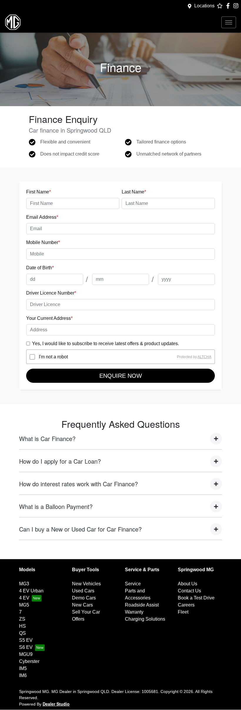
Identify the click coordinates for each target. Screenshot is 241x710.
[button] (228, 22)
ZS (22, 619)
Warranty (134, 611)
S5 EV (26, 640)
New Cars (82, 604)
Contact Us (189, 590)
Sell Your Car (86, 611)
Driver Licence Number (51, 292)
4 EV (24, 597)
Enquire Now (120, 375)
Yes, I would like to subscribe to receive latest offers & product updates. (105, 343)
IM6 (23, 675)
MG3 (24, 583)
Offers (78, 619)
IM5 (23, 668)
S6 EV (26, 647)
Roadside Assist (142, 604)
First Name (38, 191)
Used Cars (83, 590)
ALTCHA (204, 357)
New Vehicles (86, 583)
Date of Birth (40, 267)
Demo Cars (84, 597)
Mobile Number (43, 242)
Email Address (42, 217)
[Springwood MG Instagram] (237, 6)
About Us (187, 583)
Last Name (134, 191)
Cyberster (29, 661)
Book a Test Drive (196, 597)
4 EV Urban (31, 590)
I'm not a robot (53, 356)
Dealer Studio (56, 704)
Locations (204, 5)
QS (22, 633)
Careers (186, 604)
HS (22, 626)
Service (133, 583)
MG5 (24, 604)
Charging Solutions (145, 619)
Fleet (183, 611)
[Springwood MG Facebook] (229, 6)
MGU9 (26, 654)
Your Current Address (49, 318)
